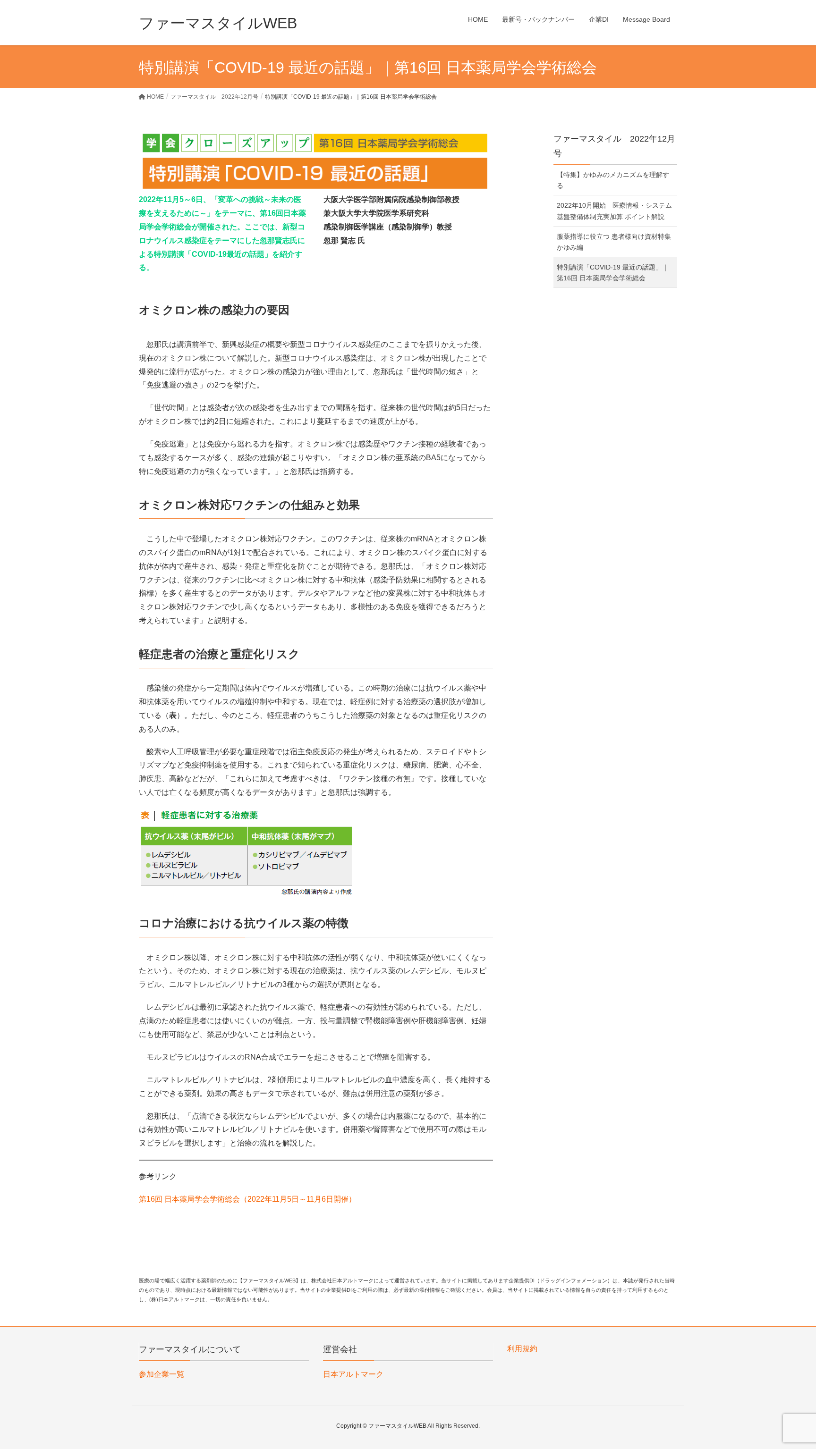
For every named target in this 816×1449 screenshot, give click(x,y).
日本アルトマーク (353, 1374)
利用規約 (522, 1349)
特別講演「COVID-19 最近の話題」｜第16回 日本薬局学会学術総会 (613, 272)
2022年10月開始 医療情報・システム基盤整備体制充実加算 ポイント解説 (614, 211)
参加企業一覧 (161, 1374)
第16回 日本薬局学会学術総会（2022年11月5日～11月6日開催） (247, 1199)
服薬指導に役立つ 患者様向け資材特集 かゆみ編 (614, 242)
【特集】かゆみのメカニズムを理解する (613, 180)
